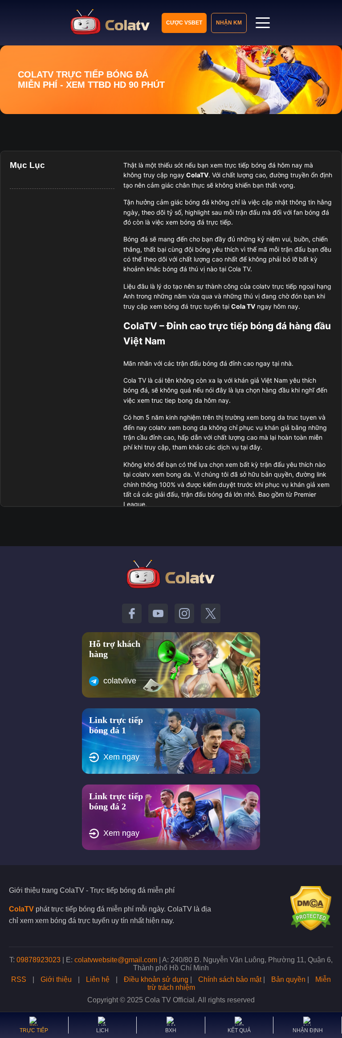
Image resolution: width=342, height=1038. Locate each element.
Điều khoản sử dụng (156, 979)
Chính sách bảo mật (229, 979)
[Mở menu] (263, 22)
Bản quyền (288, 979)
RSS (18, 979)
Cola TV (243, 306)
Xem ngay (121, 756)
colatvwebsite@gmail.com (115, 960)
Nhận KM (229, 23)
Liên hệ (98, 979)
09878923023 (38, 960)
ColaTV (21, 909)
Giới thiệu (56, 979)
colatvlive (119, 680)
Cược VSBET (184, 23)
